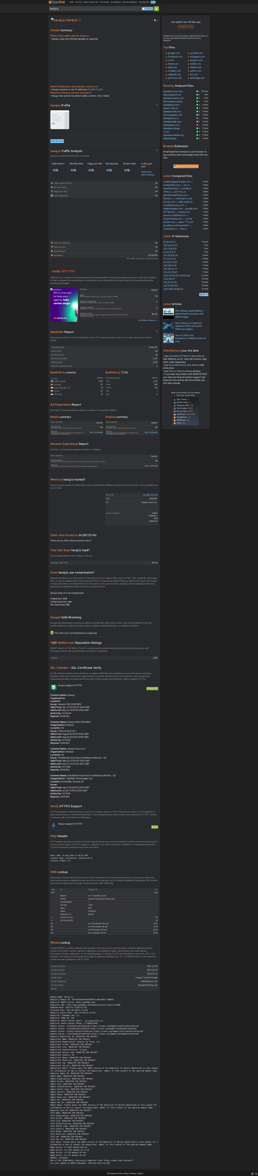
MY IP (153, 2)
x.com (171, 60)
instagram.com (197, 56)
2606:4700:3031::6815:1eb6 (176, 275)
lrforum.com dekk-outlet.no (178, 202)
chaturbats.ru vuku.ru (175, 229)
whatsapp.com (197, 78)
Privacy (133, 1173)
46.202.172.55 (170, 262)
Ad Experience (65, 404)
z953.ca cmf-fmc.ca (174, 192)
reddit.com (195, 64)
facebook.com (175, 56)
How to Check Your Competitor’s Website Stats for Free (190, 338)
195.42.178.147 (170, 272)
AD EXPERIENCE (115, 2)
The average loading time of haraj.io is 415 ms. (71, 556)
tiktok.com (173, 64)
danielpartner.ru (170, 118)
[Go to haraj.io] (80, 20)
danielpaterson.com (173, 91)
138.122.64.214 (170, 245)
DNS (59, 872)
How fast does (70, 550)
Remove (173, 371)
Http (59, 836)
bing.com (172, 67)
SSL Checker (75, 668)
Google (65, 617)
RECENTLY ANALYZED (90, 2)
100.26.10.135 (170, 282)
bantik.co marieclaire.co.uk (177, 198)
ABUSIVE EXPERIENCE (129, 2)
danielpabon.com (171, 125)
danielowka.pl (169, 138)
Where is (67, 479)
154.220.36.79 (170, 269)
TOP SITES (78, 2)
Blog (126, 1173)
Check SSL (152, 688)
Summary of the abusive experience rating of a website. (75, 449)
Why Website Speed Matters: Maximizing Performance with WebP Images (189, 314)
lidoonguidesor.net (172, 95)
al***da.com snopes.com (176, 212)
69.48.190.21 (169, 242)
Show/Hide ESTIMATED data (182, 356)
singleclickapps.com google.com (180, 208)
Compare (149, 9)
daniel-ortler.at (170, 108)
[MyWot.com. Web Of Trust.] (53, 642)
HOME (71, 2)
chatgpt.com (174, 71)
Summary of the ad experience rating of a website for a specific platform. (83, 410)
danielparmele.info (172, 111)
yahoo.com (195, 71)
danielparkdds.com (172, 121)
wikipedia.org (174, 74)
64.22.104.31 (169, 252)
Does (72, 572)
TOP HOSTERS (104, 2)
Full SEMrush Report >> (148, 320)
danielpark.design (171, 128)
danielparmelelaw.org (173, 135)
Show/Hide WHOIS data (180, 365)
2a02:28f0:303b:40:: (173, 289)
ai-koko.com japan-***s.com (178, 222)
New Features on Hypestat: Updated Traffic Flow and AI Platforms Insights (188, 326)
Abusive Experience (69, 444)
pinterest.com (175, 78)
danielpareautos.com (173, 98)
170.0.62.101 (169, 259)
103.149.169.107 (170, 285)
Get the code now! (186, 395)
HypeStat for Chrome (187, 166)
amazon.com (196, 60)
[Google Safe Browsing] (52, 633)
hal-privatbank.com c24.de (177, 218)
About (140, 1173)
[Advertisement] (104, 63)
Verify (66, 806)
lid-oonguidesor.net (172, 115)
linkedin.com (196, 67)
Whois (60, 942)
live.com (194, 74)
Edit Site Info (57, 141)
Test (156, 827)
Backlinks (62, 332)
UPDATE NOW (185, 27)
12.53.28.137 (169, 279)
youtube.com (196, 53)
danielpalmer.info (171, 105)
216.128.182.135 (170, 255)
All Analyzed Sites (115, 1173)
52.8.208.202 (169, 248)
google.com (174, 53)
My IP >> (204, 294)
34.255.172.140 (95, 89)
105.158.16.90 (169, 265)
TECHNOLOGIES (144, 2)
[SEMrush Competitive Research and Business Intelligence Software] (62, 271)
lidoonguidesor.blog (172, 101)
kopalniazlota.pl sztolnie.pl (177, 188)
